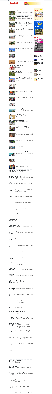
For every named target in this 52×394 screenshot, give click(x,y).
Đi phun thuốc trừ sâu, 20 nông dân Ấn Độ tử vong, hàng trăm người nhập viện (18, 317)
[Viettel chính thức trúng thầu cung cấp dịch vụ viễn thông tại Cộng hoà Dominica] (35, 63)
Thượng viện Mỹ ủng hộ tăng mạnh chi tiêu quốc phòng (15, 360)
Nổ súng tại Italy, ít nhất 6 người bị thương (14, 237)
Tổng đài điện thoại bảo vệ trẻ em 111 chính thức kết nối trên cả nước (17, 262)
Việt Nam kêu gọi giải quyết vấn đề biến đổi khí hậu (15, 59)
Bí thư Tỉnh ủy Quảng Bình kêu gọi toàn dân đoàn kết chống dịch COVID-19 (18, 126)
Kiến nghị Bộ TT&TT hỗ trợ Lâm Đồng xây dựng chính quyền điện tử (17, 213)
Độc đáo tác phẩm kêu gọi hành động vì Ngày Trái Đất (15, 71)
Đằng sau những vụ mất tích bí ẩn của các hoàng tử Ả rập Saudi (16, 378)
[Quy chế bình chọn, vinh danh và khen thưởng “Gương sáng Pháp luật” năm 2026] (39, 14)
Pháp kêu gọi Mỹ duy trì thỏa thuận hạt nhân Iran (15, 366)
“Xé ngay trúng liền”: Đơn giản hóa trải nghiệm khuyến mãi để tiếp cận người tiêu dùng (40, 75)
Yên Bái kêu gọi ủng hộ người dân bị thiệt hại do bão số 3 (15, 34)
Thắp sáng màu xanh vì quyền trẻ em (13, 188)
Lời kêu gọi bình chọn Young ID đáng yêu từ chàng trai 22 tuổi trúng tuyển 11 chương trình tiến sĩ (20, 10)
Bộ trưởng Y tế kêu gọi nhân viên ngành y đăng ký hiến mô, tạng (16, 65)
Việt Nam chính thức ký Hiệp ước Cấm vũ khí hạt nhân (15, 354)
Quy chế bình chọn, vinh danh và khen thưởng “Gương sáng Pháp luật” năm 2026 (38, 19)
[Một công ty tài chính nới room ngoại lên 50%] (35, 60)
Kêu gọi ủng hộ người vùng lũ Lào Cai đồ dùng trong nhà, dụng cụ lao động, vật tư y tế (19, 22)
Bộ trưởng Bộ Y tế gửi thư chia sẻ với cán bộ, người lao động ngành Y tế (17, 114)
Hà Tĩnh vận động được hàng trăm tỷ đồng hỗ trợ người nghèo (16, 83)
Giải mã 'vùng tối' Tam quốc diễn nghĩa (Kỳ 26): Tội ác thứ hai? (16, 372)
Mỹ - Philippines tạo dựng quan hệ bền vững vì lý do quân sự (16, 280)
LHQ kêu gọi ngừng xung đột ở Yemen (13, 268)
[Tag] (13, 3)
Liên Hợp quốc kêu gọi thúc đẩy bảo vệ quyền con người (15, 164)
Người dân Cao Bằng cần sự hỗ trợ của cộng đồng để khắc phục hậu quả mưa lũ (18, 16)
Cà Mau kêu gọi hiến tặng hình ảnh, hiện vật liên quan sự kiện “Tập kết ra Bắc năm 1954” (19, 77)
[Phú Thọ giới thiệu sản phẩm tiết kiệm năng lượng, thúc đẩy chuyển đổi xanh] (35, 70)
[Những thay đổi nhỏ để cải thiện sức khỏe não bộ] (35, 79)
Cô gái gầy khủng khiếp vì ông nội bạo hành (14, 231)
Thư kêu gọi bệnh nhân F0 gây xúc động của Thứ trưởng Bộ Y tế (16, 120)
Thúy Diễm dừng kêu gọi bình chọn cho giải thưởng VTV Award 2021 (17, 132)
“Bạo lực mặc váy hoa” (11, 274)
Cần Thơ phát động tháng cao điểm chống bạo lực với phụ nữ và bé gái (17, 286)
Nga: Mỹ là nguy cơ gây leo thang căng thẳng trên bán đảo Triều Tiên (17, 311)
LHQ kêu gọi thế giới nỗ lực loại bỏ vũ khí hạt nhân (15, 225)
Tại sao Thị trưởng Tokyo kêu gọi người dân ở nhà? (15, 182)
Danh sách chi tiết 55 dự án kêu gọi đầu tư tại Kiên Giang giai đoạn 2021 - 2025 (18, 108)
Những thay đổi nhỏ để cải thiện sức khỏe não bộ (40, 79)
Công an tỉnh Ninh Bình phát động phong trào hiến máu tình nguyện (17, 176)
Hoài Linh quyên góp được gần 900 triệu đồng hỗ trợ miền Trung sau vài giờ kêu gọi (19, 170)
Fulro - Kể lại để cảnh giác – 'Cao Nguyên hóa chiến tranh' (16, 305)
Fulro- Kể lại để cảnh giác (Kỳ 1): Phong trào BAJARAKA (15, 323)
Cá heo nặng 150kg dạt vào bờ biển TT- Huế (14, 219)
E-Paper (36, 37)
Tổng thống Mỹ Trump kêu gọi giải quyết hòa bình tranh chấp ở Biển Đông (18, 329)
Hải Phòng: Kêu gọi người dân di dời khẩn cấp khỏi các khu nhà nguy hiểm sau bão (19, 28)
